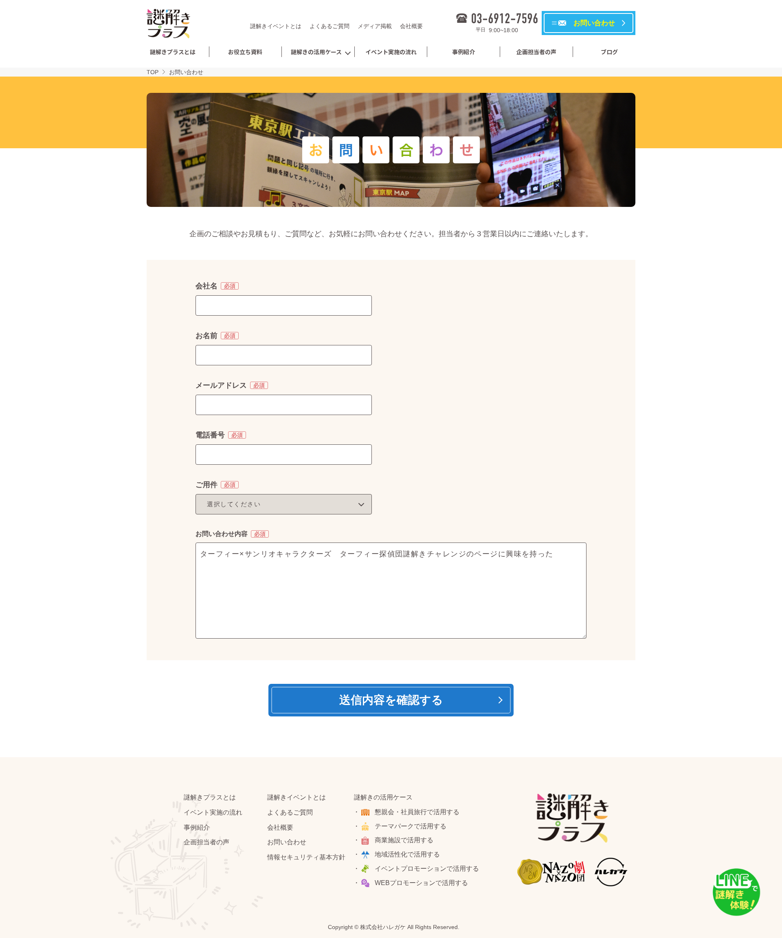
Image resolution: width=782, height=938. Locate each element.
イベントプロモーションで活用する (427, 868)
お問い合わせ (286, 842)
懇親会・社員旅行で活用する (417, 811)
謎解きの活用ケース (316, 52)
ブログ (609, 52)
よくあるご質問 (329, 26)
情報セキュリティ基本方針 (306, 857)
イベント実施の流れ (391, 52)
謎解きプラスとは (173, 52)
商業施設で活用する (404, 840)
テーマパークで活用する (410, 826)
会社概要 (411, 26)
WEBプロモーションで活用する (421, 882)
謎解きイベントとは (275, 26)
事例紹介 (463, 52)
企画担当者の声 (536, 52)
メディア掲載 (375, 26)
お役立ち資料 (245, 52)
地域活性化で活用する (407, 854)
